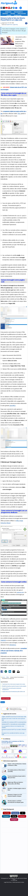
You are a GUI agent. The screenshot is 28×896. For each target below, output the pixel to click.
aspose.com (20, 592)
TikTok (14, 816)
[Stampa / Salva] (18, 671)
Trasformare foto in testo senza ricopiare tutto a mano (13, 684)
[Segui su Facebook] (1, 8)
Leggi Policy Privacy (8, 882)
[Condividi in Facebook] (1, 672)
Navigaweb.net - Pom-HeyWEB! (8, 878)
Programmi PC (18, 12)
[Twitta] (14, 672)
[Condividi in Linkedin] (10, 672)
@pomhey (15, 24)
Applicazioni (22, 13)
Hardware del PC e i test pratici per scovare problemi (13, 724)
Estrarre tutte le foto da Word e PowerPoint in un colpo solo (13, 19)
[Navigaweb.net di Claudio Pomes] (8, 5)
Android (5, 13)
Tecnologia (17, 15)
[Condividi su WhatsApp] (5, 672)
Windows (8, 12)
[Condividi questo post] (26, 23)
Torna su (3, 702)
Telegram (6, 816)
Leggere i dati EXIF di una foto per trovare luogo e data (14, 716)
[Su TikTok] (11, 8)
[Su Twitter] (4, 8)
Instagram (14, 819)
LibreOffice (12, 405)
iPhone (13, 13)
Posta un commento (6, 698)
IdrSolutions (12, 645)
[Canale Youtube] (6, 8)
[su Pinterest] (9, 8)
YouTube (6, 813)
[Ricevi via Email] (16, 8)
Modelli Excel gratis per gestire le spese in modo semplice (14, 686)
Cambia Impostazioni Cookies (18, 882)
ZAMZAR (3, 640)
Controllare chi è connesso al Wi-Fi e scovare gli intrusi (14, 722)
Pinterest (22, 816)
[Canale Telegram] (13, 8)
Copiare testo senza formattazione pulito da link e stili (13, 691)
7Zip (19, 113)
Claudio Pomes (9, 24)
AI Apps (9, 15)
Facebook (15, 813)
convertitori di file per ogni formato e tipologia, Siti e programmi (14, 651)
